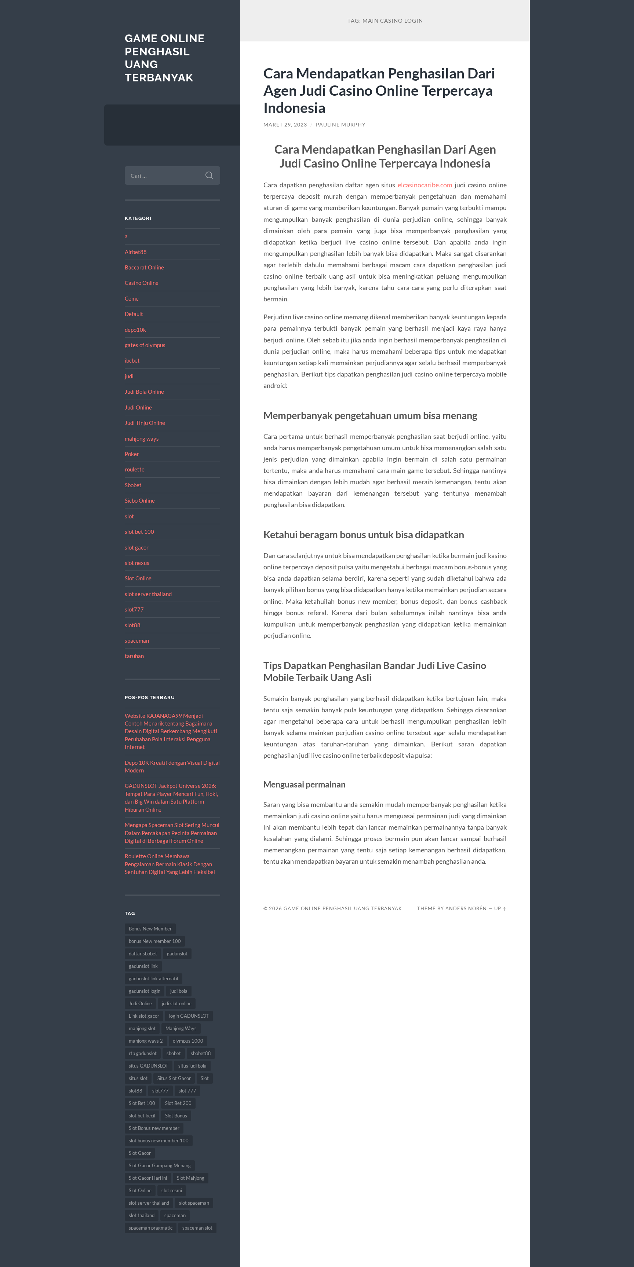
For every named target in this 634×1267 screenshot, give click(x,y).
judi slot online (177, 1003)
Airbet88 (136, 252)
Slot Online (138, 578)
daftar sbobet (143, 953)
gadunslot (177, 953)
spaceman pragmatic (150, 1228)
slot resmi (171, 1190)
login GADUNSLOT (189, 1016)
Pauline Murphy (341, 125)
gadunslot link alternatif (153, 978)
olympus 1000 (188, 1041)
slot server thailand (148, 594)
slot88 (133, 625)
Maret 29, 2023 (285, 125)
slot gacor (137, 547)
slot (129, 516)
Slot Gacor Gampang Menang (160, 1165)
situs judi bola (192, 1066)
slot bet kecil (142, 1116)
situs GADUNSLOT (148, 1066)
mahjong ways (142, 438)
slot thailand (141, 1215)
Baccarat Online (144, 267)
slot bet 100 (139, 531)
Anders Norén (466, 908)
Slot (205, 1078)
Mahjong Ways (181, 1028)
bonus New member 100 (155, 941)
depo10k (135, 329)
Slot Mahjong (190, 1178)
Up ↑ (500, 908)
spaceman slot (197, 1228)
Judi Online (138, 407)
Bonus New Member (150, 929)
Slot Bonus (176, 1116)
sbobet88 (201, 1053)
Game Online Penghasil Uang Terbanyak (343, 908)
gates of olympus (145, 345)
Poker (132, 454)
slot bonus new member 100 (159, 1140)
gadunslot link (143, 966)
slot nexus (137, 562)
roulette (135, 469)
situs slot (138, 1078)
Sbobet (133, 485)
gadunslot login (144, 991)
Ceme (132, 298)
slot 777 (187, 1091)
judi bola (178, 991)
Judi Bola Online (144, 391)
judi (129, 376)
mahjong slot (142, 1028)
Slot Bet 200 (178, 1103)
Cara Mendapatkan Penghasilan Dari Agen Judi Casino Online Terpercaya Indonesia (379, 90)
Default (134, 314)
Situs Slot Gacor (174, 1078)
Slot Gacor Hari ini (148, 1178)
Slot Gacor (140, 1153)
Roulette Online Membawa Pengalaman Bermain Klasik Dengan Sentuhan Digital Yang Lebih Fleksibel (170, 864)
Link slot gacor (144, 1016)
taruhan (134, 656)
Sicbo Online (140, 500)
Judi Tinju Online (145, 422)
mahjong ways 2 (146, 1041)
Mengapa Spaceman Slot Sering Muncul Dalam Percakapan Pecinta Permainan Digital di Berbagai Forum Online (172, 833)
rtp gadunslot (143, 1053)
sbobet (174, 1053)
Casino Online (141, 282)
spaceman (137, 640)
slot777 (134, 609)
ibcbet (132, 360)
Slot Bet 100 (142, 1103)
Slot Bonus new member (154, 1128)
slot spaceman (194, 1203)
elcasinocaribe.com (425, 185)
